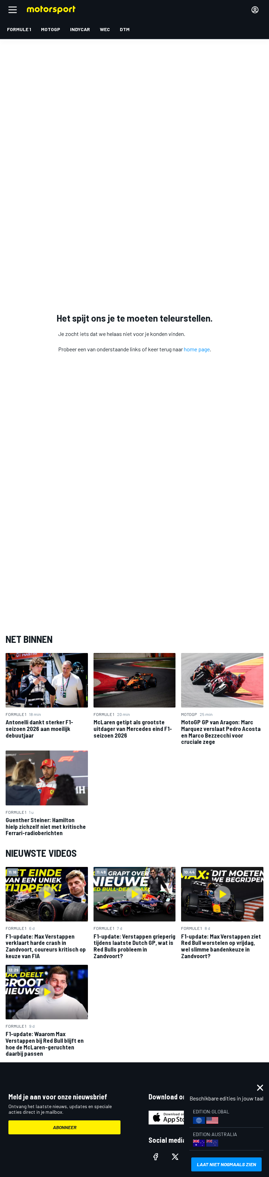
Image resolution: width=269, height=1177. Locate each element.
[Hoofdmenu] (12, 9)
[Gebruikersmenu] (255, 10)
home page (197, 349)
